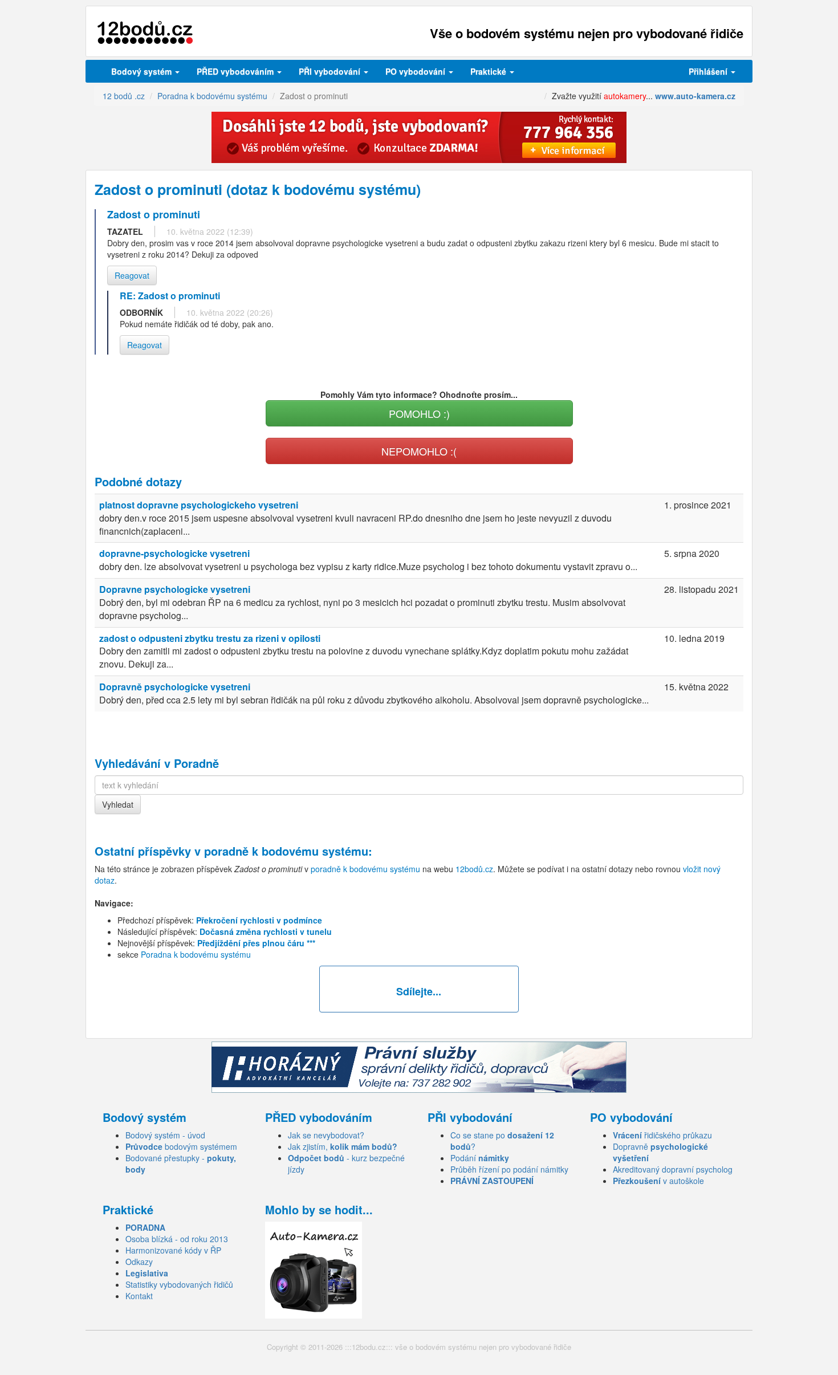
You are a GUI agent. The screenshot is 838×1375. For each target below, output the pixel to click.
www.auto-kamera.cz (695, 95)
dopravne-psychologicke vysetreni (174, 553)
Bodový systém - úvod (165, 1135)
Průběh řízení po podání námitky (509, 1169)
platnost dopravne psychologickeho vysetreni (198, 504)
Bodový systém (142, 71)
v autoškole (658, 1180)
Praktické (489, 71)
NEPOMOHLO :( (419, 451)
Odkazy (139, 1261)
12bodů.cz (474, 868)
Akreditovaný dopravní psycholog (673, 1169)
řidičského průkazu (662, 1135)
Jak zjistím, (342, 1146)
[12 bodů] (145, 33)
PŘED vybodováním (236, 71)
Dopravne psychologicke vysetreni (174, 589)
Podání (479, 1158)
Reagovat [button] (132, 275)
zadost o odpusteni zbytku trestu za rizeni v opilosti (209, 638)
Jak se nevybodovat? (326, 1135)
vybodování (331, 71)
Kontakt (139, 1295)
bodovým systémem (181, 1146)
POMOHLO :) (419, 413)
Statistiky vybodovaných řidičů (179, 1284)
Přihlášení (709, 71)
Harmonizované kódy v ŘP (173, 1250)
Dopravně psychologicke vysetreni (174, 686)
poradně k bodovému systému (286, 851)
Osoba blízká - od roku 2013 (176, 1238)
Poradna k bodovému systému (196, 954)
